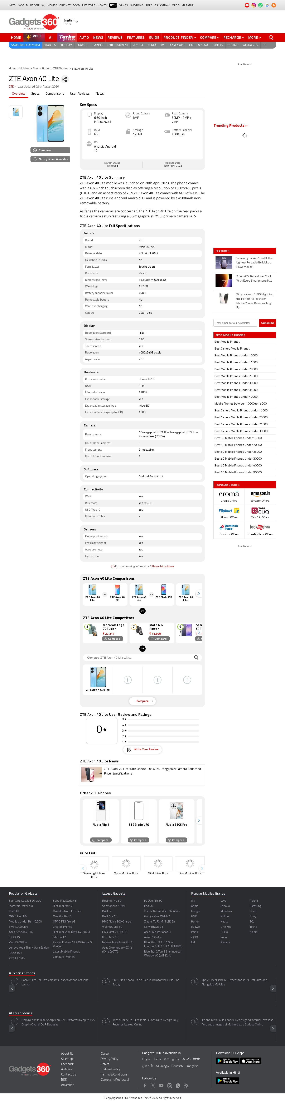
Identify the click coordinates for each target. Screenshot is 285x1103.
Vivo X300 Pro (18, 942)
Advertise (67, 1085)
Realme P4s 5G (111, 900)
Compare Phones (64, 957)
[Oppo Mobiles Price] (126, 863)
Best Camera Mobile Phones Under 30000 (240, 431)
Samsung (255, 906)
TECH (113, 5)
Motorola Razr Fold (21, 906)
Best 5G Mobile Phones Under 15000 (238, 438)
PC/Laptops (176, 45)
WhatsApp (178, 1085)
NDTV (12, 5)
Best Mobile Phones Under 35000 (235, 390)
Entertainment (117, 45)
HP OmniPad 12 (63, 906)
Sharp (253, 911)
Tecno (253, 927)
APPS (149, 5)
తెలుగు (186, 1059)
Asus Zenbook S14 (21, 932)
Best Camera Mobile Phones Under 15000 (240, 410)
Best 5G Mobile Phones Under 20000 (238, 445)
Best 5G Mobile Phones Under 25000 (238, 452)
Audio (152, 45)
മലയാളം (162, 1066)
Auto (84, 37)
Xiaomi (254, 932)
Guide (154, 37)
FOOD (76, 5)
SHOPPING (136, 5)
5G (264, 45)
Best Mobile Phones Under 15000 (235, 362)
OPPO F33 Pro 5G (64, 921)
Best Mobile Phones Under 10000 (235, 355)
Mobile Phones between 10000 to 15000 (240, 403)
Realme (225, 942)
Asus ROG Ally (153, 937)
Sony (253, 916)
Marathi (187, 5)
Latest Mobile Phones (66, 951)
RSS (64, 1080)
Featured (223, 251)
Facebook (144, 1085)
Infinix (194, 932)
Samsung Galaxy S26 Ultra (25, 900)
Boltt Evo (107, 911)
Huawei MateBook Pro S (117, 942)
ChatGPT (14, 911)
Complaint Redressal (115, 1080)
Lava (223, 900)
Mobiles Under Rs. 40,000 (25, 921)
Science (233, 45)
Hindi (157, 1059)
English (146, 1059)
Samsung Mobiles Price (94, 875)
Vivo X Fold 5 (17, 958)
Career (105, 1053)
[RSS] (273, 5)
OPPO (224, 932)
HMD (194, 916)
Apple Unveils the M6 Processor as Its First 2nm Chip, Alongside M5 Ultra (235, 982)
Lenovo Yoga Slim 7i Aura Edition (29, 947)
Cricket (65, 5)
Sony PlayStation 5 (64, 900)
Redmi (254, 900)
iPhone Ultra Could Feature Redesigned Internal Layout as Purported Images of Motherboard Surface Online (237, 1022)
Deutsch (177, 1066)
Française (192, 1066)
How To (82, 45)
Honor (195, 921)
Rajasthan (162, 5)
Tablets (217, 45)
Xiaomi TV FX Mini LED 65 (159, 921)
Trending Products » (230, 126)
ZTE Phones (60, 68)
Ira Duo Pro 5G (153, 900)
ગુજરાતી (147, 1066)
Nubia (224, 921)
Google (195, 911)
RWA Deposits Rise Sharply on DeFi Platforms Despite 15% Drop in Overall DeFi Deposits (58, 1022)
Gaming (97, 45)
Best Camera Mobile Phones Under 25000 (240, 424)
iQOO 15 (14, 937)
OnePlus (226, 927)
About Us (67, 1053)
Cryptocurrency (62, 927)
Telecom (66, 45)
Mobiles (50, 45)
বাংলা (166, 1059)
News (98, 37)
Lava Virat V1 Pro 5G (114, 932)
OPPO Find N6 (18, 916)
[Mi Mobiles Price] (158, 863)
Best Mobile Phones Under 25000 (235, 376)
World (23, 5)
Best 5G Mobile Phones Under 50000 (238, 472)
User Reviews (80, 93)
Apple (194, 906)
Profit (34, 5)
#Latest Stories (20, 1013)
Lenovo (225, 906)
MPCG (175, 5)
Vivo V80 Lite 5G (112, 927)
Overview (18, 93)
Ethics (105, 1064)
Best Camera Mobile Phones (232, 348)
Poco (224, 937)
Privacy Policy (109, 1059)
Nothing (225, 916)
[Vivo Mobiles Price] (190, 863)
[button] (199, 593)
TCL (252, 921)
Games (123, 5)
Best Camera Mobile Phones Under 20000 (240, 417)
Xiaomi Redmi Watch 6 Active (162, 911)
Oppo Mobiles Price (126, 873)
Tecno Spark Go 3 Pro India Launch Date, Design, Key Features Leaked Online (145, 1022)
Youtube (161, 1085)
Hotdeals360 (198, 45)
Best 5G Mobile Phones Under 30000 (238, 458)
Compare (208, 37)
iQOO (194, 937)
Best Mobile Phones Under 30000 (235, 383)
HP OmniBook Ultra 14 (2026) (71, 932)
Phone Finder (41, 68)
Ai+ (193, 900)
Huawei (196, 927)
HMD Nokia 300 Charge (116, 921)
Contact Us (68, 1074)
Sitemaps (67, 1059)
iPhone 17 (59, 937)
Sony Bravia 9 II (153, 927)
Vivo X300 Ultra (18, 927)
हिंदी (43, 5)
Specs (35, 93)
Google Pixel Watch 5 (157, 916)
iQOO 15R (15, 953)
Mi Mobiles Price (158, 873)
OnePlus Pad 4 (62, 916)
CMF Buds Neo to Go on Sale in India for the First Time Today (146, 982)
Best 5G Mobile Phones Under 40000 (238, 465)
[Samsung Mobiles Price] (94, 863)
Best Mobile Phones (227, 341)
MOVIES (52, 5)
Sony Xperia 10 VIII (114, 906)
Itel (193, 942)
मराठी (196, 1059)
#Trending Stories (22, 973)
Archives (66, 1069)
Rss (186, 1085)
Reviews (115, 37)
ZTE (11, 86)
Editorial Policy (110, 1069)
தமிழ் (175, 1059)
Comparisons (55, 93)
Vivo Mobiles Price (190, 873)
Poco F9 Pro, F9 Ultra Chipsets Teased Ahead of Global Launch (55, 982)
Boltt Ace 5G (109, 916)
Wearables (250, 45)
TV (162, 45)
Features (136, 37)
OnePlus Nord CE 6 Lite (67, 911)
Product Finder (178, 37)
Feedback (67, 1064)
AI (51, 37)
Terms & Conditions (114, 1074)
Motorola (226, 911)
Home (16, 37)
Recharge (232, 37)
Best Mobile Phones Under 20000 (235, 369)
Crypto (138, 45)
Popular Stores (228, 485)
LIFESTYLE (88, 5)
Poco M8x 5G (110, 937)
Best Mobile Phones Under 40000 (235, 397)
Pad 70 (148, 906)
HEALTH (102, 5)
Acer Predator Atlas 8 (157, 932)
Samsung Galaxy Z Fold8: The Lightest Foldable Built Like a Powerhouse (254, 263)
